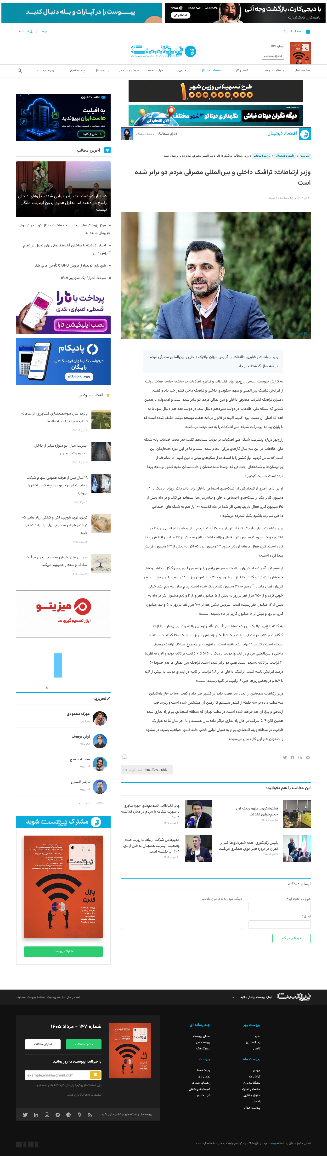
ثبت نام (24, 31)
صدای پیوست (201, 1036)
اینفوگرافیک (203, 1048)
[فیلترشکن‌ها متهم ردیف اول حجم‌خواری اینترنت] (297, 827)
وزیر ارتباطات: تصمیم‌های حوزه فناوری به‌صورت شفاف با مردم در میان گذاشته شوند (150, 812)
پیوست (304, 156)
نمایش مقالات (43, 1044)
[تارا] (63, 310)
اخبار (257, 1036)
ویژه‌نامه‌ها (203, 1070)
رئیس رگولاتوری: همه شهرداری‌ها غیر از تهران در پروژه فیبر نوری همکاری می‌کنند (248, 846)
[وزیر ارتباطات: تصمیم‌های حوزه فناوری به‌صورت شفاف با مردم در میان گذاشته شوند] (198, 827)
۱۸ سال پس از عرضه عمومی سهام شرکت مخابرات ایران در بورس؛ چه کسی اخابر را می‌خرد (57, 485)
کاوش (256, 1048)
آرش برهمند (81, 737)
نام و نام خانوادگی (300, 899)
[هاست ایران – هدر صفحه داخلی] (216, 115)
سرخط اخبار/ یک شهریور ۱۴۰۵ (83, 278)
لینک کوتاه (135, 770)
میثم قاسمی (80, 782)
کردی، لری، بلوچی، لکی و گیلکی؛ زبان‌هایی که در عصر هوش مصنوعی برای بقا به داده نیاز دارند (55, 525)
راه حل (256, 1101)
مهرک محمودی (78, 714)
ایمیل (307, 916)
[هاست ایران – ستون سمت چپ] (63, 117)
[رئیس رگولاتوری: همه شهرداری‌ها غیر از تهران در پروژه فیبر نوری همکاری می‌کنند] (297, 861)
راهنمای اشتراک (293, 31)
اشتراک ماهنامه (273, 56)
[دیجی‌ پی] (245, 13)
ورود (44, 31)
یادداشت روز (253, 1042)
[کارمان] (63, 665)
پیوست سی (203, 1042)
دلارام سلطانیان (156, 134)
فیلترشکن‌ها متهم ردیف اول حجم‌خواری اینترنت (257, 812)
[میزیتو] (63, 614)
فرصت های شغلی (199, 1089)
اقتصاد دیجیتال (282, 133)
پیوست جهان (252, 1107)
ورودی (256, 1070)
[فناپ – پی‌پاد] (63, 361)
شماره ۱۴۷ (277, 46)
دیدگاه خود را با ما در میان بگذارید (222, 899)
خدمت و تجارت (251, 1089)
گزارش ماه (254, 1076)
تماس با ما (204, 1076)
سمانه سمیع (80, 760)
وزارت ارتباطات (262, 156)
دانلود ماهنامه (84, 1044)
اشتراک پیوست (63, 951)
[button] (19, 71)
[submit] (95, 1075)
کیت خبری (203, 1095)
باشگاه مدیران (251, 1083)
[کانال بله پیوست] (81, 13)
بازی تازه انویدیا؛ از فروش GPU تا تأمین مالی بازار (70, 266)
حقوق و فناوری (251, 1095)
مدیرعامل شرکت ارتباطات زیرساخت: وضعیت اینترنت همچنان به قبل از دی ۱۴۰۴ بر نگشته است (151, 846)
